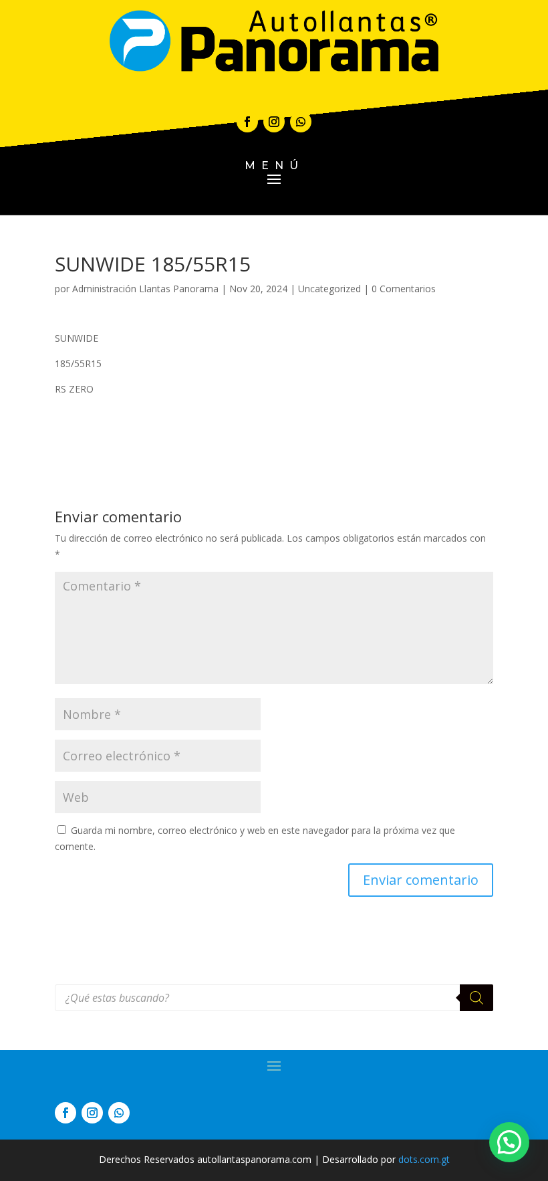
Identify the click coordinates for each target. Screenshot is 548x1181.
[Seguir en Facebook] (247, 121)
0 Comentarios (404, 288)
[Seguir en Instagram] (274, 121)
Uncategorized (329, 288)
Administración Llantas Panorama (145, 288)
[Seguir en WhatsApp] (300, 121)
